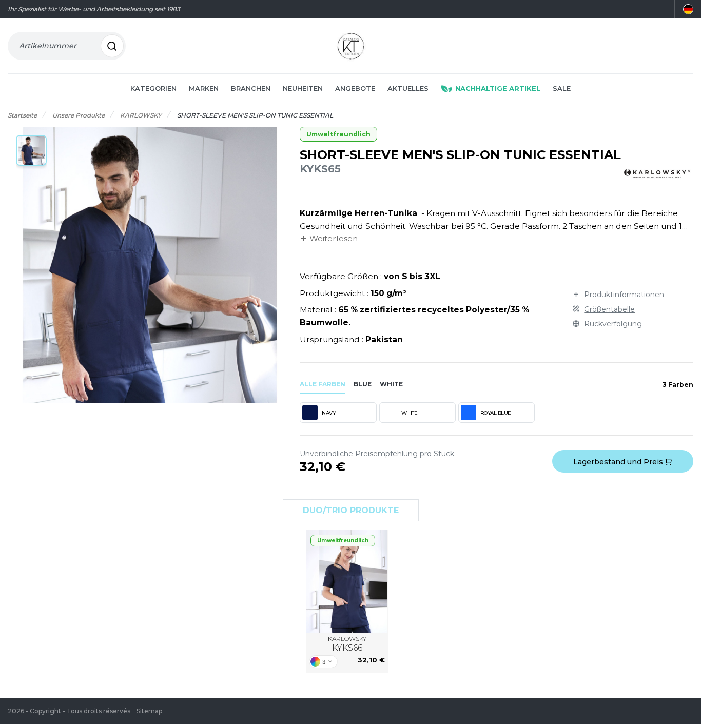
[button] (31, 150)
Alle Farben (322, 384)
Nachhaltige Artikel (497, 88)
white (391, 384)
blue (363, 384)
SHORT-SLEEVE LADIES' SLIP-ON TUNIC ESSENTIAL (347, 581)
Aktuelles (408, 88)
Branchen (250, 88)
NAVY (329, 412)
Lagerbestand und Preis (619, 461)
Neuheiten (303, 88)
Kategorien (153, 88)
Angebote (355, 88)
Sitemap (149, 711)
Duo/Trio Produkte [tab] (351, 510)
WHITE (409, 412)
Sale (562, 88)
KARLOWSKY (347, 643)
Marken (204, 88)
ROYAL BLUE (495, 412)
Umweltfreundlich (338, 134)
